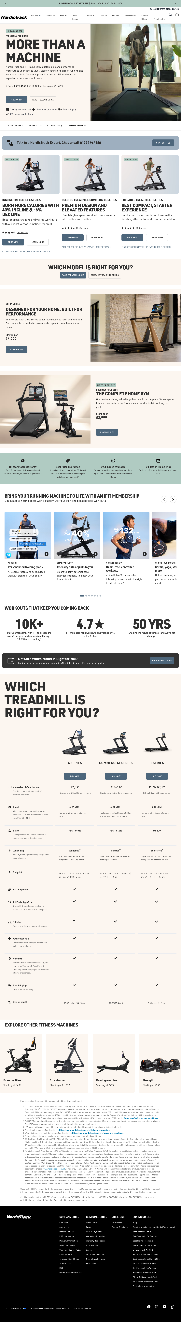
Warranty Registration (95, 1241)
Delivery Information (68, 1241)
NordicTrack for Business (70, 1272)
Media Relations (66, 1231)
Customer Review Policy (70, 1250)
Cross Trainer (75, 17)
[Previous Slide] (5, 3)
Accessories (130, 15)
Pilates (49, 15)
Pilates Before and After (143, 1286)
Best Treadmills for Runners (145, 1236)
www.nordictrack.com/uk (54, 1169)
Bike (62, 15)
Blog (135, 1222)
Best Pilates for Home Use (144, 1245)
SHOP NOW (16, 99)
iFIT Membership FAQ (95, 1254)
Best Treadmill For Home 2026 (146, 1259)
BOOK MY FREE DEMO (162, 660)
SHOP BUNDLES (107, 432)
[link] (14, 17)
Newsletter (117, 1222)
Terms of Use (65, 1263)
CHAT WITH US (163, 143)
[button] (170, 14)
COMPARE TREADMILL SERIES (105, 275)
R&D (61, 1268)
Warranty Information (95, 1236)
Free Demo (91, 1263)
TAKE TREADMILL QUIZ (43, 99)
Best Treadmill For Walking (144, 1268)
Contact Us (64, 1227)
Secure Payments (94, 1231)
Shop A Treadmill (15, 125)
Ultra (102, 15)
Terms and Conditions (69, 1259)
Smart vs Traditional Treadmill (146, 1254)
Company (63, 1222)
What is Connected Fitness (144, 1263)
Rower (89, 15)
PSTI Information (66, 1236)
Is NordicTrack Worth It (143, 1250)
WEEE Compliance (67, 1245)
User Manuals (92, 1245)
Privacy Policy (65, 1254)
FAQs (88, 1227)
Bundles (115, 15)
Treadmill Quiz (35, 125)
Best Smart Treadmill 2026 (144, 1272)
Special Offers (144, 17)
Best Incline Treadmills (143, 1241)
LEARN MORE (38, 242)
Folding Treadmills (120, 1227)
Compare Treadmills (77, 125)
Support (89, 1250)
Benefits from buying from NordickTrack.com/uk (154, 1227)
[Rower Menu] (93, 15)
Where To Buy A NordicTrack (145, 1277)
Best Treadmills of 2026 (143, 1231)
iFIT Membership (159, 17)
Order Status (91, 1222)
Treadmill (34, 15)
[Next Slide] (175, 3)
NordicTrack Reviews (95, 1259)
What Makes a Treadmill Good (146, 1281)
